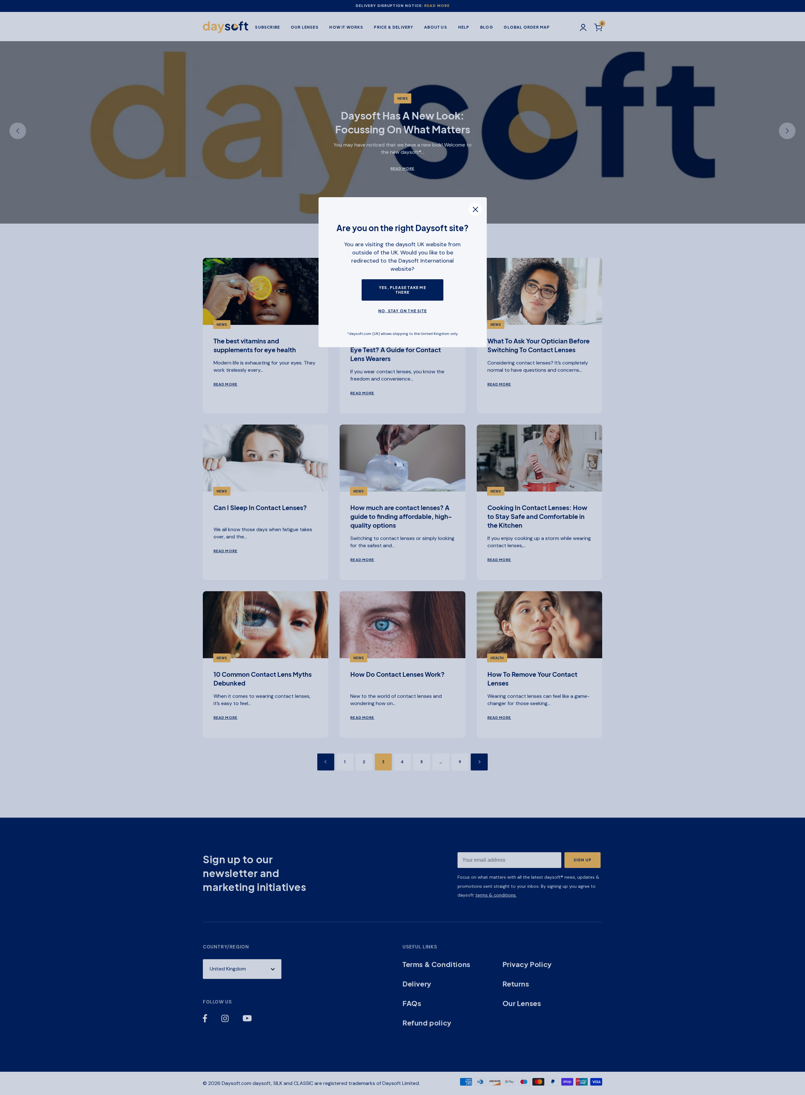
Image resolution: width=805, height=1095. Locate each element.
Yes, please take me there (402, 290)
